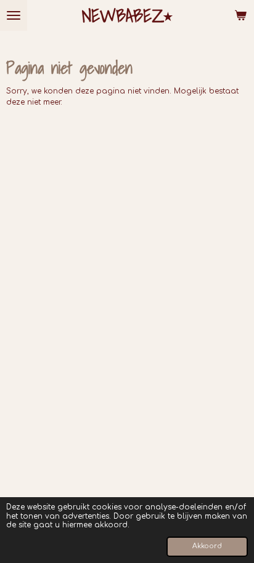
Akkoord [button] (207, 546)
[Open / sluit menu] (13, 15)
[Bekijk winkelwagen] (240, 15)
